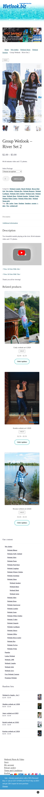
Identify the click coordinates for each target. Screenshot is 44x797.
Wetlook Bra (18, 191)
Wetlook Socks (14, 594)
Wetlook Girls (30, 194)
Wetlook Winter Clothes (15, 572)
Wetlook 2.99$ (9, 659)
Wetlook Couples (15, 189)
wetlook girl (14, 206)
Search (22, 793)
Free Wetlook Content (12, 674)
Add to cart (18, 179)
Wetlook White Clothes (9, 198)
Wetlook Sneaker (22, 196)
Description (6, 217)
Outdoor (21, 203)
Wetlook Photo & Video (14, 759)
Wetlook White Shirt (25, 198)
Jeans (16, 203)
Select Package (7, 168)
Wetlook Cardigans (13, 627)
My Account (7, 793)
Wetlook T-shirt (34, 196)
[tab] (22, 217)
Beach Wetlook (26, 189)
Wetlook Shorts (12, 630)
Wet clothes (14, 50)
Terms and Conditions (13, 770)
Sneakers (28, 203)
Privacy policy (10, 768)
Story (6, 762)
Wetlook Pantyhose (13, 565)
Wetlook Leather (12, 608)
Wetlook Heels (14, 590)
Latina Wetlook (10, 656)
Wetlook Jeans (12, 612)
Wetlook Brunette (29, 191)
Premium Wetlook (11, 678)
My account (9, 765)
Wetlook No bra (12, 645)
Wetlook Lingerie (12, 623)
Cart (33, 791)
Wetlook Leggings (13, 568)
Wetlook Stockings (13, 576)
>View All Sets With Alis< (11, 269)
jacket (11, 203)
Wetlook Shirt (11, 597)
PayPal (7, 773)
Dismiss (5, 786)
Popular (7, 652)
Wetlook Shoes (25, 50)
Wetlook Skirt (11, 557)
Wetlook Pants (12, 561)
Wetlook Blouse (12, 550)
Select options (22, 361)
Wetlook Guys (9, 671)
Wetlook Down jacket (14, 638)
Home (7, 50)
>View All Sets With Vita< (11, 274)
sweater (34, 203)
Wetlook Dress (11, 601)
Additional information (10, 223)
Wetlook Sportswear (13, 605)
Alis (7, 203)
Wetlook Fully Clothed (17, 194)
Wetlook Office (12, 634)
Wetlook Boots (14, 587)
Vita (7, 206)
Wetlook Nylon (12, 649)
